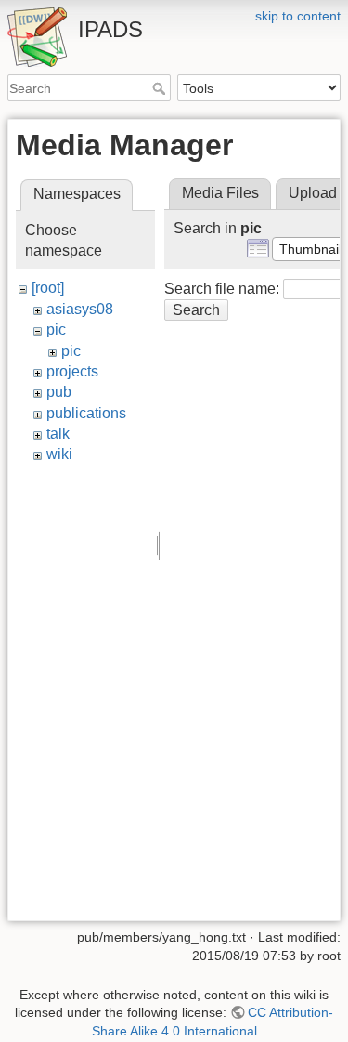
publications (86, 413)
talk (58, 434)
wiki (59, 454)
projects (72, 371)
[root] (48, 288)
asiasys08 (79, 309)
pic (56, 329)
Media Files (220, 193)
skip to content (298, 15)
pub (58, 392)
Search (161, 88)
